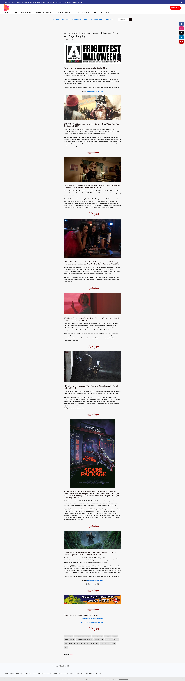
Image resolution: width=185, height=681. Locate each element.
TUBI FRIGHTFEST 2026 (101, 13)
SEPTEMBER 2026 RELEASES (22, 13)
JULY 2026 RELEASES (65, 13)
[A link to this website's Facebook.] (181, 24)
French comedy (65, 19)
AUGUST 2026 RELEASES (45, 13)
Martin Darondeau (77, 19)
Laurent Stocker (108, 19)
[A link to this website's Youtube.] (181, 42)
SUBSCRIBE (175, 8)
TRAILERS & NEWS (83, 13)
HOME (6, 13)
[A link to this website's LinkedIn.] (181, 37)
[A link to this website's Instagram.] (181, 28)
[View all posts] (53, 20)
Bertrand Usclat (87, 19)
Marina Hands (98, 19)
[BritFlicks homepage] (85, 8)
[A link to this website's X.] (181, 33)
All (57, 19)
